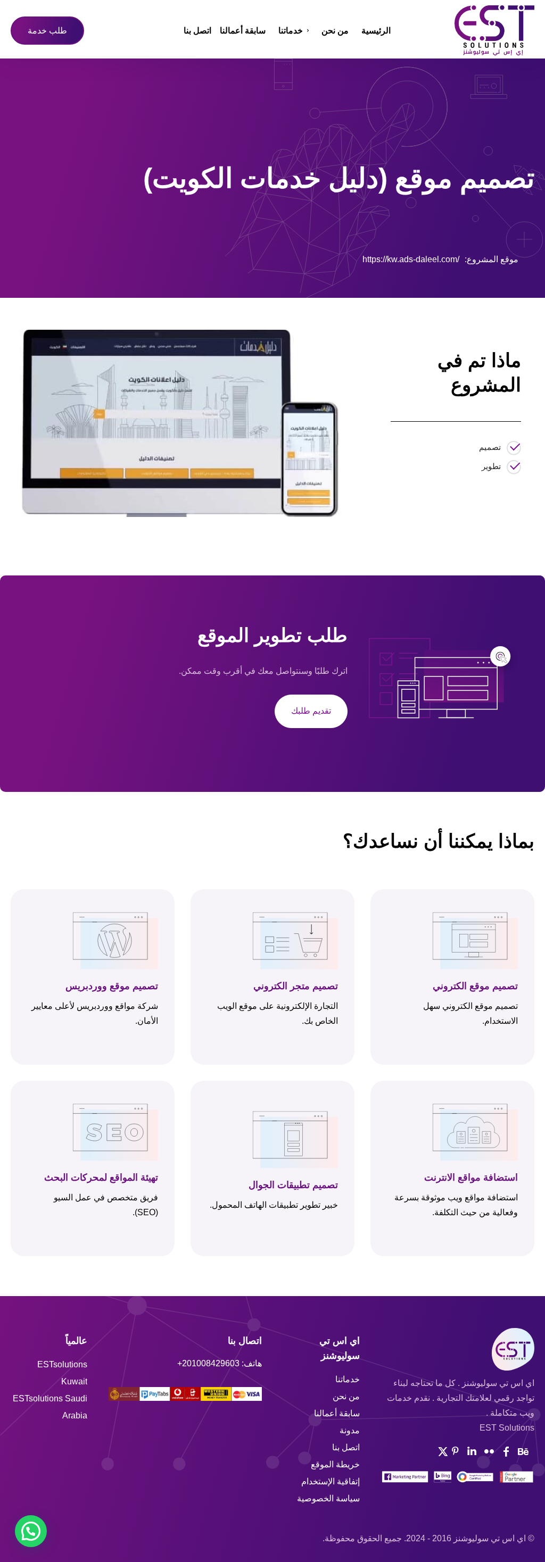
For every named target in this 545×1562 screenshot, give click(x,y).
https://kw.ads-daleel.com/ (410, 259)
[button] (31, 1531)
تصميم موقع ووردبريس (111, 985)
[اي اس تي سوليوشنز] (468, 30)
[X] (117, 257)
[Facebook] (93, 257)
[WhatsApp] (166, 257)
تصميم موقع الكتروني (475, 985)
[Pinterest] (142, 257)
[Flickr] (489, 1452)
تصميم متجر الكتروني (295, 985)
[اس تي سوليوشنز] (457, 1349)
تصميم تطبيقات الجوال (293, 1184)
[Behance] (523, 1452)
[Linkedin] (472, 1452)
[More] (191, 257)
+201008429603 (208, 1363)
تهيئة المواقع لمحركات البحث (101, 1177)
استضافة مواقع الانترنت (471, 1177)
